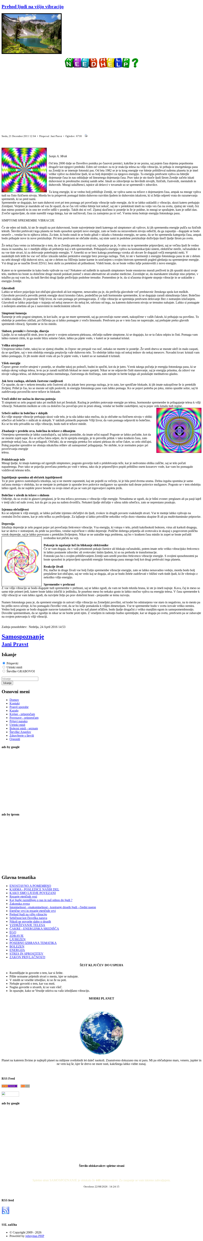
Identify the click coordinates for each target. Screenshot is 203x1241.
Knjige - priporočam (22, 714)
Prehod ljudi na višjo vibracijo (33, 6)
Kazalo (14, 710)
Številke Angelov (20, 732)
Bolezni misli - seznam (24, 728)
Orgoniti (15, 739)
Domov (14, 699)
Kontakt (15, 703)
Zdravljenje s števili (22, 735)
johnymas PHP (34, 1236)
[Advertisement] (101, 99)
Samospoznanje (23, 640)
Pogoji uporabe (19, 707)
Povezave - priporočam (24, 717)
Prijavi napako (19, 721)
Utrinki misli (17, 724)
